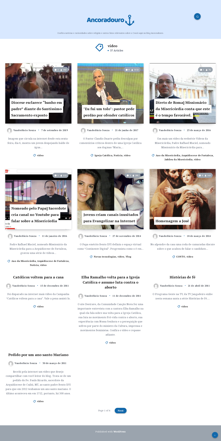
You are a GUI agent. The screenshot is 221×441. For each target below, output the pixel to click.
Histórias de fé (182, 277)
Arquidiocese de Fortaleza (197, 155)
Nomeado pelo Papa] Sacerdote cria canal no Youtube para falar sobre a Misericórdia (38, 214)
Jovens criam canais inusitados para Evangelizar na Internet (110, 217)
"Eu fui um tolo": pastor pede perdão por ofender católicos (108, 112)
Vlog (128, 256)
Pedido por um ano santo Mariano (38, 354)
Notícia (118, 155)
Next (121, 410)
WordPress (120, 431)
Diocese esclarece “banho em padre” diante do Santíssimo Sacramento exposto (36, 109)
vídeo (40, 155)
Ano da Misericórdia (168, 155)
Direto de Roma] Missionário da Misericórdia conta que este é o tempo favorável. (183, 109)
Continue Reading (56, 114)
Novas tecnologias (105, 256)
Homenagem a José (172, 220)
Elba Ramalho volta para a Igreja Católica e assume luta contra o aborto (110, 282)
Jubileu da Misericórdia (179, 159)
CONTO (180, 256)
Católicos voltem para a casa (38, 277)
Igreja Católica (103, 155)
